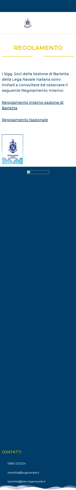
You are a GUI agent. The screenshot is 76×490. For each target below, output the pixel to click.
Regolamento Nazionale (25, 120)
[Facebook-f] (38, 6)
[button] (69, 23)
